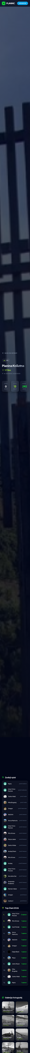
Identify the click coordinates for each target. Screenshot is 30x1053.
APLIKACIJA (22, 3)
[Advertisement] (15, 757)
